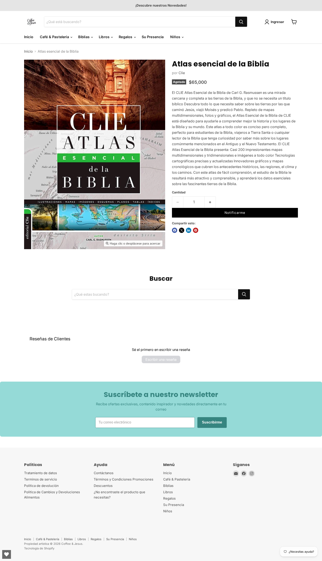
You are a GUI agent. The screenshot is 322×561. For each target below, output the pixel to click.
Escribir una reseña (161, 359)
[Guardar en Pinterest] (195, 230)
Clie (182, 73)
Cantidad (179, 192)
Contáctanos (103, 473)
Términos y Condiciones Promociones (123, 479)
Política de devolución (41, 486)
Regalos (126, 37)
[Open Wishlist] (6, 554)
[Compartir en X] (181, 230)
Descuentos (103, 486)
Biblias (84, 37)
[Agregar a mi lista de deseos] (223, 203)
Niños (175, 37)
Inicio (28, 37)
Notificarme (235, 213)
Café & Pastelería (55, 37)
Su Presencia (153, 37)
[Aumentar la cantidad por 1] (210, 202)
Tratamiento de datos (40, 473)
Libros (104, 37)
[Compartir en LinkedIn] (188, 230)
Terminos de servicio (40, 479)
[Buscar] (241, 22)
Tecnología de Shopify (39, 548)
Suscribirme (212, 422)
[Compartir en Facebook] (174, 230)
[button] (275, 22)
